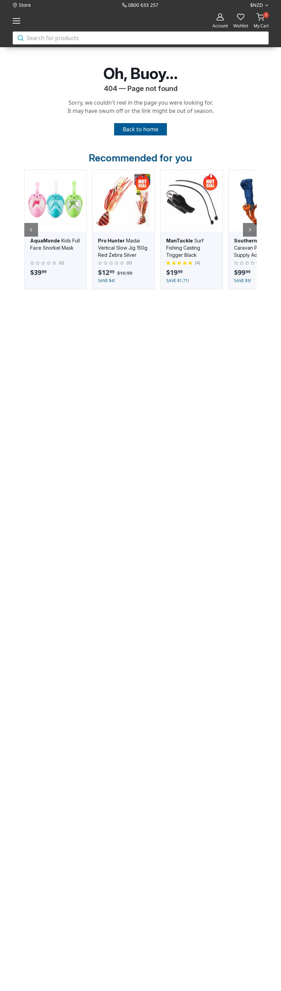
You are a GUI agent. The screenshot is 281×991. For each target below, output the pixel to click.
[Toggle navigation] (18, 21)
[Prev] (31, 230)
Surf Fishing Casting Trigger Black (185, 248)
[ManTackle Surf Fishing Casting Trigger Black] (191, 201)
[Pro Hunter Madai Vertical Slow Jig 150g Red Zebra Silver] (123, 201)
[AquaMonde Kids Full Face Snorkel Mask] (55, 201)
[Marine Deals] (50, 21)
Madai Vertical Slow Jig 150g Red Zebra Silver (122, 248)
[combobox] (141, 37)
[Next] (250, 230)
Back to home (140, 129)
